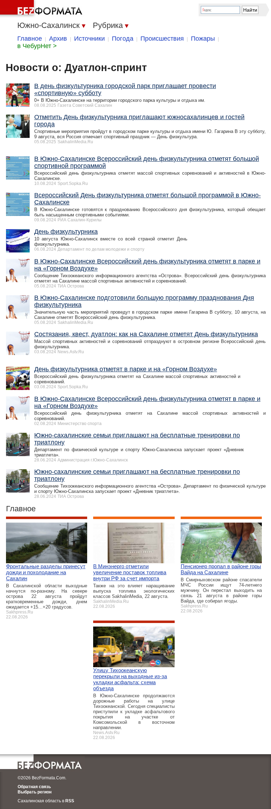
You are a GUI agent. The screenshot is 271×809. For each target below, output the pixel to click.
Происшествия (162, 38)
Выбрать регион (35, 792)
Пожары (203, 38)
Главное (29, 38)
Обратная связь (34, 786)
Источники (89, 38)
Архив (58, 38)
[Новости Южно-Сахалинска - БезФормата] (42, 9)
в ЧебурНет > (37, 46)
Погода (122, 38)
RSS (69, 800)
